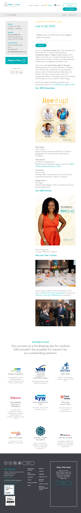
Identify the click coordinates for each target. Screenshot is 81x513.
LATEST (41, 471)
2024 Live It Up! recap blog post (53, 293)
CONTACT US (43, 476)
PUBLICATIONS (32, 482)
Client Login (43, 483)
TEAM (29, 480)
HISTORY (30, 477)
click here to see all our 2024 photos (48, 295)
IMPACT (41, 468)
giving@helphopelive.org (17, 52)
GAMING (41, 474)
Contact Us (73, 15)
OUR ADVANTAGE (31, 473)
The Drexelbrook (14, 35)
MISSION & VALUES (31, 469)
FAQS (29, 485)
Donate (69, 5)
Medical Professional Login (43, 488)
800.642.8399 (8, 477)
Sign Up (63, 483)
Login (64, 15)
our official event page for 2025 (63, 85)
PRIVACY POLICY (41, 480)
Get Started (70, 9)
